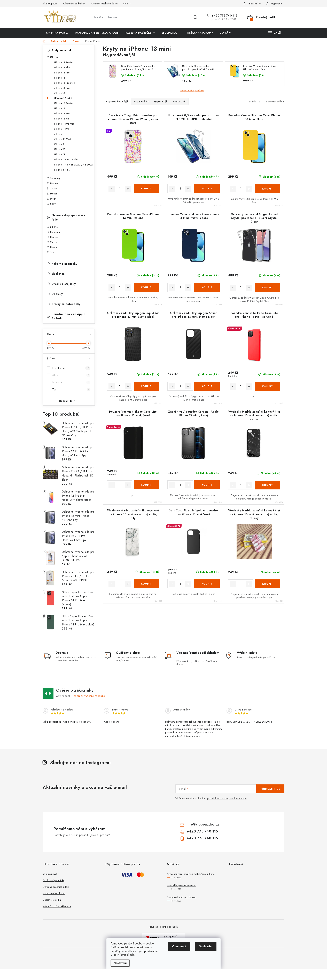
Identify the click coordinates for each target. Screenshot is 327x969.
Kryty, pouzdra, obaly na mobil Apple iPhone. (191, 874)
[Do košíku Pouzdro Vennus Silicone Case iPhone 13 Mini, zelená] (146, 287)
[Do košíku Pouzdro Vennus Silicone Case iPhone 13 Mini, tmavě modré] (207, 287)
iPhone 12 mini (62, 118)
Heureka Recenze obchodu (163, 926)
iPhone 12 (59, 108)
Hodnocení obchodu (54, 893)
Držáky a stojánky (64, 284)
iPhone (54, 57)
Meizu (53, 198)
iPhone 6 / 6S (62, 169)
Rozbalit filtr (67, 401)
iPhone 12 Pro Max (64, 103)
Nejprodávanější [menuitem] (117, 101)
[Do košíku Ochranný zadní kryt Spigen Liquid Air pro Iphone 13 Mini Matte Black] (146, 386)
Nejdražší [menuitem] (160, 101)
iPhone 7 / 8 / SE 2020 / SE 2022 (73, 164)
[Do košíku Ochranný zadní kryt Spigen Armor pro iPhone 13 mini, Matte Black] (207, 386)
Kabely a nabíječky (64, 264)
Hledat (195, 17)
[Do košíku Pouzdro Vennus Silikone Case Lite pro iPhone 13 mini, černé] (146, 484)
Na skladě (70, 368)
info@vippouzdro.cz (203, 824)
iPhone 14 (59, 77)
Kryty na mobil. (62, 50)
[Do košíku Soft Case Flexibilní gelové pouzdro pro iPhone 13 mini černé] (207, 583)
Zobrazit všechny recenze (89, 696)
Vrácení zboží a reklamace (57, 906)
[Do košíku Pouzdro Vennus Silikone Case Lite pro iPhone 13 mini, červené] (267, 386)
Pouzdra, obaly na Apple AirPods (68, 316)
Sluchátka (58, 274)
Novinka (70, 382)
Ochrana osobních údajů (104, 3)
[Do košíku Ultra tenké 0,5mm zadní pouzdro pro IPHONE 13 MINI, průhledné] (207, 188)
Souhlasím (205, 946)
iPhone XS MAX (62, 139)
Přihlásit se (270, 789)
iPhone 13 (59, 93)
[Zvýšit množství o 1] (128, 189)
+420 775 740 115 (224, 15)
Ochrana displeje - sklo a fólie (69, 217)
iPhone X (59, 144)
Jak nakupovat (50, 3)
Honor (53, 193)
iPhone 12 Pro (62, 113)
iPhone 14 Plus (62, 67)
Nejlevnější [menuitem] (141, 101)
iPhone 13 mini (63, 98)
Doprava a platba (52, 900)
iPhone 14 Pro (62, 72)
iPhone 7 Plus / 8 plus (66, 159)
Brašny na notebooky (66, 304)
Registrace (276, 3)
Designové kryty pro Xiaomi (181, 897)
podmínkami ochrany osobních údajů (227, 798)
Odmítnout (179, 946)
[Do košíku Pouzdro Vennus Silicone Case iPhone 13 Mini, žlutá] (267, 188)
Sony (53, 204)
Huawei (54, 183)
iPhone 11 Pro (61, 129)
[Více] (274, 33)
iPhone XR (59, 154)
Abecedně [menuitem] (179, 101)
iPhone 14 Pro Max (64, 62)
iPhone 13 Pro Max (64, 83)
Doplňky (57, 294)
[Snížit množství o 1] (111, 189)
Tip (70, 389)
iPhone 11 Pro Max (64, 123)
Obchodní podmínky (74, 3)
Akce (70, 375)
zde (132, 955)
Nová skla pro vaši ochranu (181, 885)
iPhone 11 (59, 134)
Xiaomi (54, 188)
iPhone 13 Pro (62, 88)
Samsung (55, 178)
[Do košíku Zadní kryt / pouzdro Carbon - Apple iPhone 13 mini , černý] (207, 484)
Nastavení (120, 963)
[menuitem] (57, 33)
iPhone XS (59, 149)
